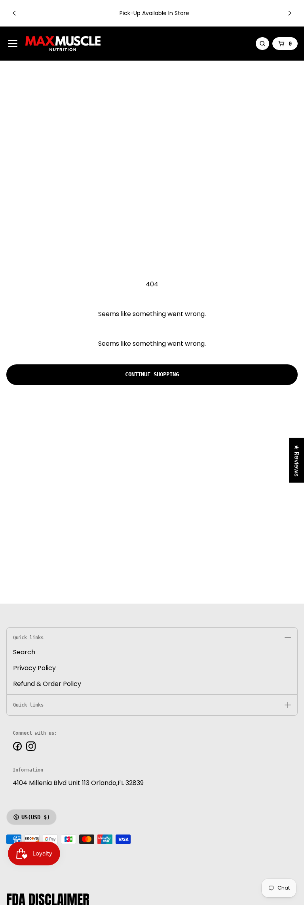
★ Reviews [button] (296, 460)
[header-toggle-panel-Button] (12, 43)
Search (24, 652)
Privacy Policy (34, 668)
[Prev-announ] (14, 13)
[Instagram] (31, 746)
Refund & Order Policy (47, 683)
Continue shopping (152, 374)
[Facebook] (17, 746)
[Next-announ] (290, 13)
